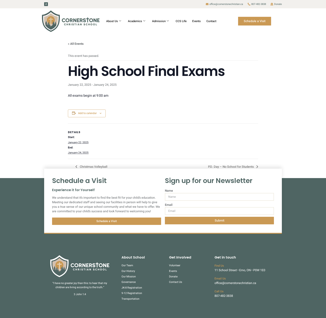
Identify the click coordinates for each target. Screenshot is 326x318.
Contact (211, 21)
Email (168, 205)
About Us (112, 21)
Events (196, 21)
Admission (159, 21)
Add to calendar (87, 113)
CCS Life (181, 21)
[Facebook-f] (46, 4)
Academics (135, 21)
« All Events (76, 44)
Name (169, 190)
